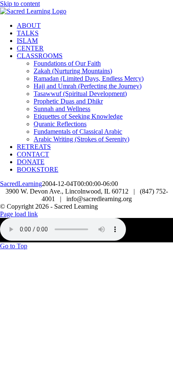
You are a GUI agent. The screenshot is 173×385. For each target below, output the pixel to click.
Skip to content (20, 3)
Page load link (19, 214)
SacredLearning (21, 183)
